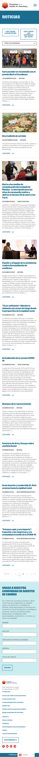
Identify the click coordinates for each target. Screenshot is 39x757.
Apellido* (5, 631)
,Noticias (26, 201)
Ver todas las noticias (10, 32)
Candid (4, 730)
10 (19, 574)
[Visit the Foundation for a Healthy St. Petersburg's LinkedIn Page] (7, 746)
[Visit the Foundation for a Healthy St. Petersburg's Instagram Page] (11, 746)
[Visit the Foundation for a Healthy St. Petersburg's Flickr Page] (15, 746)
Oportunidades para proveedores (13, 727)
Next (19, 576)
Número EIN (6, 706)
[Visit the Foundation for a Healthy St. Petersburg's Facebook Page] (3, 746)
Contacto (5, 717)
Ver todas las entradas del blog (28, 34)
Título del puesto (9, 657)
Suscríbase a (10, 740)
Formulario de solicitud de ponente (14, 709)
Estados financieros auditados (13, 702)
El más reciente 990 (8, 699)
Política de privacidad (9, 733)
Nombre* (5, 623)
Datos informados (23, 492)
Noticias (22, 78)
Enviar (7, 668)
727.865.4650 (6, 691)
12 (27, 574)
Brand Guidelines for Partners (12, 712)
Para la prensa (7, 720)
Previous (7, 574)
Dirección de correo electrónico (15, 640)
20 (34, 574)
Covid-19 (20, 201)
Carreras (5, 723)
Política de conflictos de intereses (14, 695)
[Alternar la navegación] (35, 5)
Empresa (5, 648)
